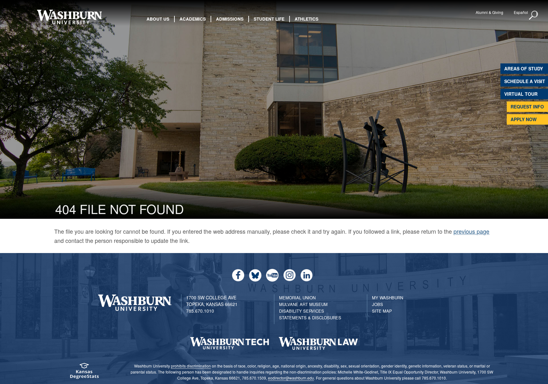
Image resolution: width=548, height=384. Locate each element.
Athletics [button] (306, 19)
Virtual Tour (521, 94)
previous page (471, 231)
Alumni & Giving (489, 12)
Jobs (377, 304)
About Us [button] (158, 19)
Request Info (527, 106)
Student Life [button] (269, 19)
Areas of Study (523, 68)
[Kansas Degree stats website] (84, 373)
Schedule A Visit (524, 81)
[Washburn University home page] (69, 17)
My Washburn (387, 298)
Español (521, 12)
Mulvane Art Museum (303, 304)
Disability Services (301, 311)
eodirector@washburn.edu (291, 378)
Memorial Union (297, 298)
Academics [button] (192, 19)
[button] (533, 15)
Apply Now (524, 119)
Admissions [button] (230, 19)
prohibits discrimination (191, 365)
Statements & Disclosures (310, 318)
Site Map (382, 311)
